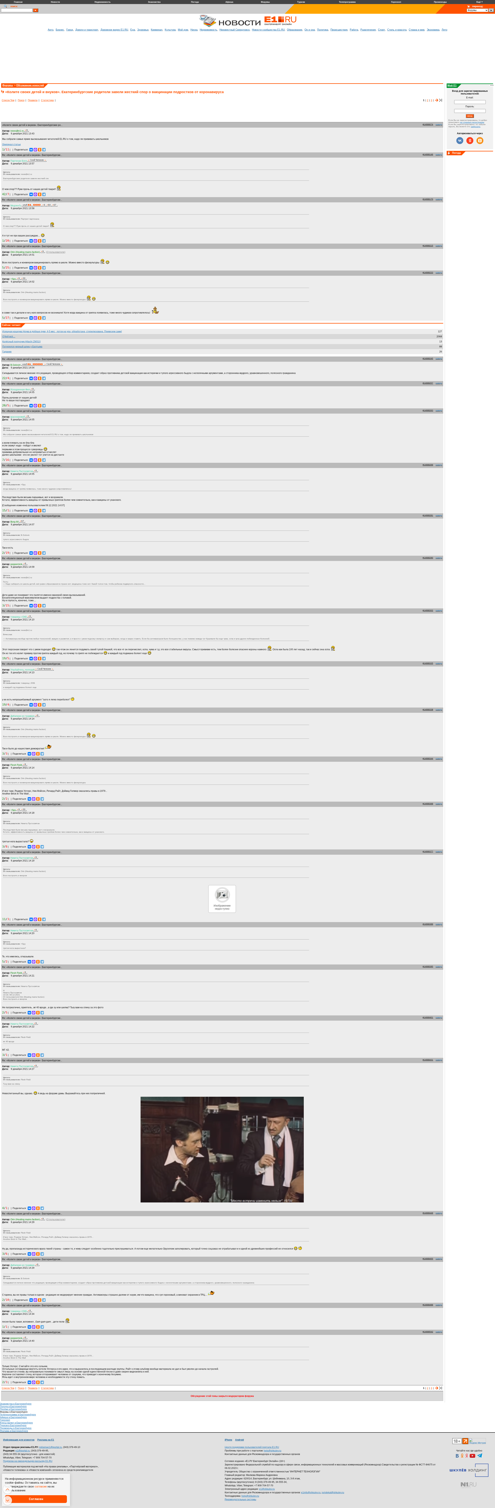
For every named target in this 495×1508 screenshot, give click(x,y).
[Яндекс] (469, 140)
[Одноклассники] (39, 149)
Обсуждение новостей (30, 85)
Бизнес (60, 29)
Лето (444, 29)
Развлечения (368, 29)
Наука (193, 29)
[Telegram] (44, 149)
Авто (50, 29)
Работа (354, 29)
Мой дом (183, 29)
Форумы (7, 85)
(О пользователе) (55, 252)
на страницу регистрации (472, 122)
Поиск (21, 100)
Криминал (156, 29)
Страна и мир (416, 29)
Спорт (381, 29)
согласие (41, 1486)
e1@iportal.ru (22, 1450)
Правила (33, 100)
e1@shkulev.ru (267, 1489)
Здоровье (142, 29)
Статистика (47, 100)
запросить (475, 126)
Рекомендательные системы (240, 1499)
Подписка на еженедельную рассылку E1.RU (27, 1461)
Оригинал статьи (11, 144)
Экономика (433, 29)
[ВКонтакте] (31, 149)
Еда (132, 29)
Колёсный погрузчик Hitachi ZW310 (21, 341)
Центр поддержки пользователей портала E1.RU (252, 1447)
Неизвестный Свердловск (234, 29)
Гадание (7, 351)
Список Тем (8, 100)
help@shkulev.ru (272, 1450)
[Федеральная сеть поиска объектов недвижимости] (468, 1485)
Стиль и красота (396, 29)
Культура (170, 29)
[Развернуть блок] (449, 153)
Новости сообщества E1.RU (268, 29)
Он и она (310, 29)
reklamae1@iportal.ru (50, 1447)
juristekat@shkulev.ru (333, 1492)
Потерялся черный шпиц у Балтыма (22, 346)
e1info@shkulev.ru (311, 1492)
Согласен (36, 1499)
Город (69, 29)
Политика (322, 29)
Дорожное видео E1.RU (114, 29)
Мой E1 (452, 85)
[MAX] (35, 149)
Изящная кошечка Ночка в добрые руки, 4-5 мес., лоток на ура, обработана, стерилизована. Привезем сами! (62, 331)
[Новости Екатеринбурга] (207, 26)
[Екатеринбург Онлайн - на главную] (280, 26)
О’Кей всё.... (8, 336)
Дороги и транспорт (86, 29)
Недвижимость (208, 29)
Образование (294, 29)
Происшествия (338, 29)
